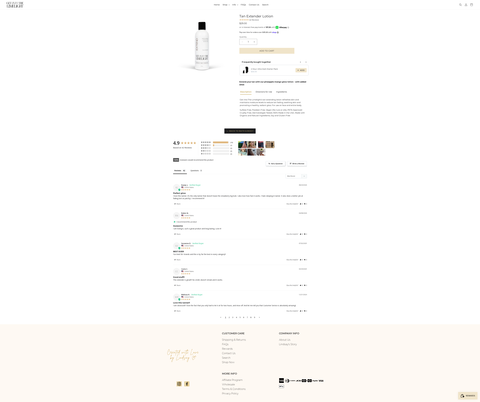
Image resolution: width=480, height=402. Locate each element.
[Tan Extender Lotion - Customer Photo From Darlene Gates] (242, 144)
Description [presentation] (246, 92)
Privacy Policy (230, 393)
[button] (226, 4)
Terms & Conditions (234, 389)
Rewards (227, 348)
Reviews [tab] (177, 170)
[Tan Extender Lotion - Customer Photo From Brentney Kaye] (270, 144)
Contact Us (229, 353)
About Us (284, 339)
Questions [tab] (194, 170)
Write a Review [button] (298, 163)
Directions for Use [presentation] (264, 92)
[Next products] (306, 62)
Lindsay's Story (288, 344)
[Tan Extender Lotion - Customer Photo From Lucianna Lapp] (260, 144)
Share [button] (178, 204)
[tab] (246, 92)
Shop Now (228, 362)
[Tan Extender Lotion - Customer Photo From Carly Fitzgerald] (260, 152)
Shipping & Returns (234, 339)
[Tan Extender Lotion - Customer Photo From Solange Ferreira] (251, 152)
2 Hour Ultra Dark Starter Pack (264, 69)
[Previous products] (300, 62)
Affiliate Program (232, 380)
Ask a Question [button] (277, 163)
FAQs (225, 344)
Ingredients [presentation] (281, 92)
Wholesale (228, 384)
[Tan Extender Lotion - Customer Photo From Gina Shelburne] (242, 152)
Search (226, 357)
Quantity (243, 37)
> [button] (259, 317)
